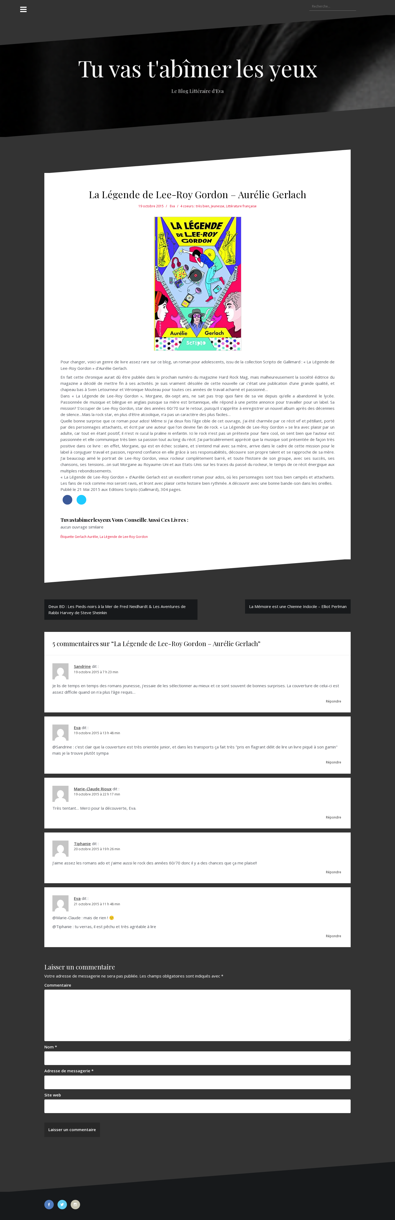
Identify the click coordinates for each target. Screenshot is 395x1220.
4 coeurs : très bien (194, 206)
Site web (52, 1095)
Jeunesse (217, 206)
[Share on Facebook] (67, 503)
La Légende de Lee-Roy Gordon (124, 536)
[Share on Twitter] (81, 503)
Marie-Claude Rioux (93, 788)
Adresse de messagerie (69, 1070)
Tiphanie (82, 843)
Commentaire (57, 985)
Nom (50, 1046)
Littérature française (241, 206)
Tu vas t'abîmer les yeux (197, 68)
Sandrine (82, 666)
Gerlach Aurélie (86, 536)
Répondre (333, 701)
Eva (172, 206)
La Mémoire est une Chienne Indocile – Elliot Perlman (298, 606)
